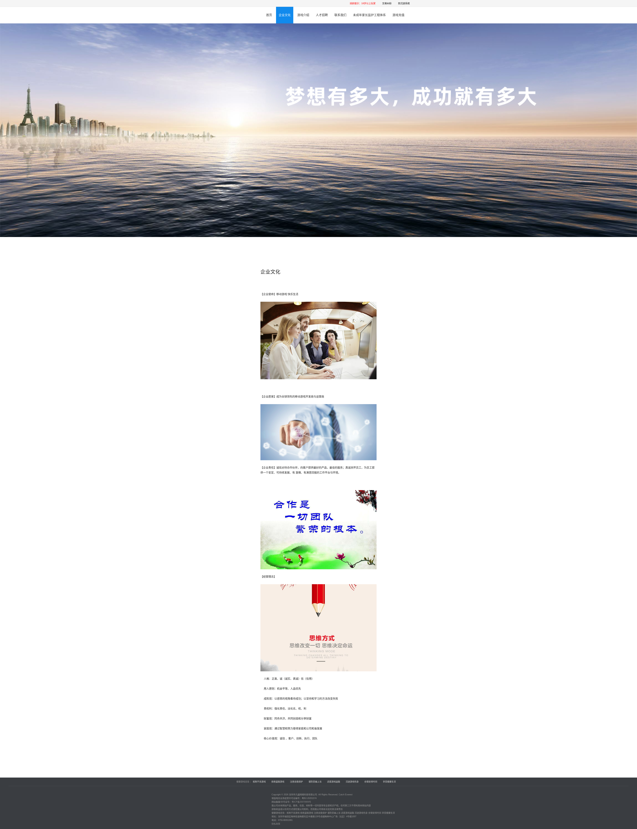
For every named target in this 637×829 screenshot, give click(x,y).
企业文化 (285, 15)
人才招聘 (322, 15)
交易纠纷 (386, 3)
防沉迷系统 (404, 3)
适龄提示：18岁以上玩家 (363, 3)
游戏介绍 (303, 15)
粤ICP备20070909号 (301, 802)
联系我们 (340, 15)
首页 (269, 15)
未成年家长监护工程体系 (369, 15)
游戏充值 (398, 15)
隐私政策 (276, 824)
